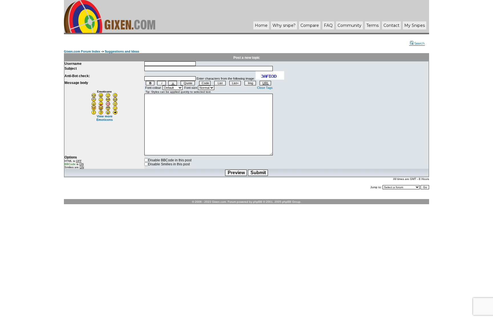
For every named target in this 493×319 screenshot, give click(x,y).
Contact (391, 25)
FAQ (328, 25)
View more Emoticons (104, 118)
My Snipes (414, 25)
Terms (372, 25)
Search (419, 43)
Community (349, 25)
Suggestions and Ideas (122, 51)
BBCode (70, 164)
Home (261, 25)
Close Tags (265, 87)
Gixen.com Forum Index (82, 51)
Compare (309, 25)
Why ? (284, 25)
